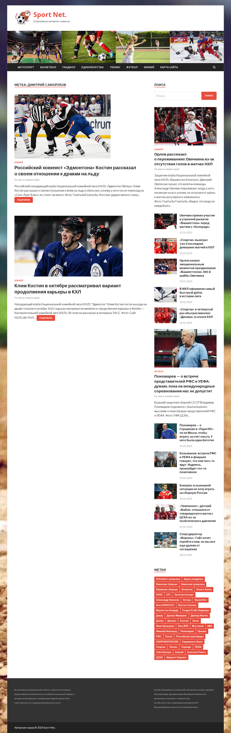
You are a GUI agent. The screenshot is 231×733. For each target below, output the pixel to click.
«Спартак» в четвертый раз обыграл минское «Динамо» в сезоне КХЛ (196, 312)
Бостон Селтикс (187, 605)
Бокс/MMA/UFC (165, 605)
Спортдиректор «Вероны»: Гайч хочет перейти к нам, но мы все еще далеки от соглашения (197, 541)
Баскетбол (48, 67)
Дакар (159, 615)
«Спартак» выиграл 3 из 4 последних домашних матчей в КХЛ (197, 243)
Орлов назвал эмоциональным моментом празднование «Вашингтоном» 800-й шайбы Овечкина (198, 268)
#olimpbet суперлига (168, 578)
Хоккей (149, 67)
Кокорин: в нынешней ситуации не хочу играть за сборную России (197, 489)
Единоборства (92, 67)
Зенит (195, 620)
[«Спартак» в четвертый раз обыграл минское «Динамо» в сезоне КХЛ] (165, 322)
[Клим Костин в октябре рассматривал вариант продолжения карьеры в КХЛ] (80, 247)
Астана (187, 599)
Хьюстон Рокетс (196, 652)
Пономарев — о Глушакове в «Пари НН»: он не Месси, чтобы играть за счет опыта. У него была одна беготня (197, 432)
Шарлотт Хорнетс (176, 657)
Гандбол (68, 67)
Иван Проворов (165, 626)
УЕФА (198, 646)
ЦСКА (159, 657)
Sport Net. (50, 14)
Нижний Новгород (166, 631)
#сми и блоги (204, 589)
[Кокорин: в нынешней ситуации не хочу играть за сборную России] (165, 498)
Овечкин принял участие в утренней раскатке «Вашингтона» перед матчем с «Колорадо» (197, 221)
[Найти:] (185, 96)
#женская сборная (166, 584)
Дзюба (160, 620)
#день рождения (193, 578)
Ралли (168, 636)
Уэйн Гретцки (163, 652)
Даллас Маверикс (177, 615)
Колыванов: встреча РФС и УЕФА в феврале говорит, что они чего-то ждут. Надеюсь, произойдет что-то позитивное (198, 462)
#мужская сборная (167, 589)
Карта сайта (169, 67)
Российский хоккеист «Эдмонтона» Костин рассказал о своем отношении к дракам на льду (75, 170)
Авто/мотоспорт (184, 594)
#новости (187, 589)
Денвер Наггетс (199, 615)
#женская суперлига (192, 584)
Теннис (115, 67)
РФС (158, 636)
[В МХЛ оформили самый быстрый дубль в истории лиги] (165, 301)
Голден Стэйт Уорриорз (195, 610)
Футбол (132, 67)
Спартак (160, 646)
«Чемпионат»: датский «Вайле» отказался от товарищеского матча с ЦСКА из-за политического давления (198, 513)
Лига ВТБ (183, 626)
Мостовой (198, 626)
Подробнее (23, 200)
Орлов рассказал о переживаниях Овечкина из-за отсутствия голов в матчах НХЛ (184, 159)
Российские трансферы (190, 636)
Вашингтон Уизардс (167, 610)
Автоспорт (26, 67)
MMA (159, 594)
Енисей (184, 620)
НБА (209, 626)
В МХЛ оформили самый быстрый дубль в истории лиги (197, 292)
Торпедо (186, 646)
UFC (168, 594)
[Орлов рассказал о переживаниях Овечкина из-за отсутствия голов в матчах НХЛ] (185, 146)
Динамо (171, 620)
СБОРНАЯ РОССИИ (167, 641)
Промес (202, 631)
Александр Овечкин (167, 599)
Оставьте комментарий (26, 179)
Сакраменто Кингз (192, 641)
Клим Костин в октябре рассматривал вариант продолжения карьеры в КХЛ (67, 288)
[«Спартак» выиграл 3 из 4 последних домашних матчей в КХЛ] (165, 252)
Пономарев (187, 631)
